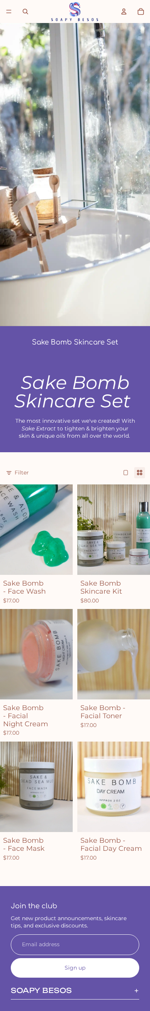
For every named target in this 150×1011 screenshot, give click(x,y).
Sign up (75, 967)
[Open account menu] (123, 11)
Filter (22, 472)
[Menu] (9, 11)
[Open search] (25, 11)
